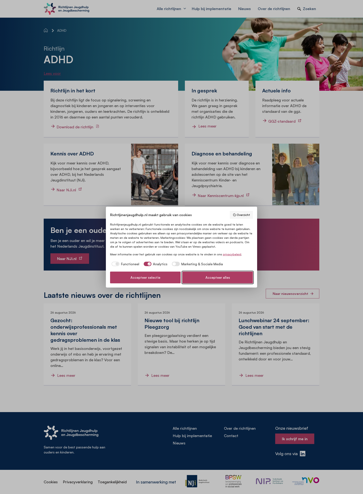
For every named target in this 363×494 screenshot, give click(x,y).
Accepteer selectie (145, 277)
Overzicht (243, 215)
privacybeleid (232, 254)
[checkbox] (124, 264)
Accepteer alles (217, 277)
